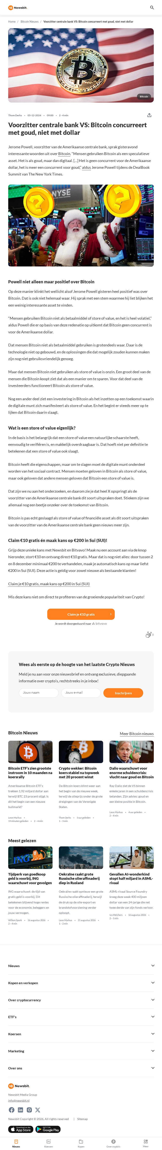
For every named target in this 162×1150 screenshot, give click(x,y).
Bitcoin (64, 153)
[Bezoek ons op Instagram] (29, 1110)
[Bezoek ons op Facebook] (11, 1110)
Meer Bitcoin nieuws (137, 733)
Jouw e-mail (74, 692)
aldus (86, 167)
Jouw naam (31, 692)
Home (12, 21)
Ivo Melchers (116, 915)
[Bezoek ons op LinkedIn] (20, 1110)
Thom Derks (15, 115)
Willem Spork (15, 920)
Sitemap (82, 1119)
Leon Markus (15, 818)
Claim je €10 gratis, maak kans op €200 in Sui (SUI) (49, 583)
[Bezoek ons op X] (37, 1110)
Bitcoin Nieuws (30, 21)
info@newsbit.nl (19, 1100)
